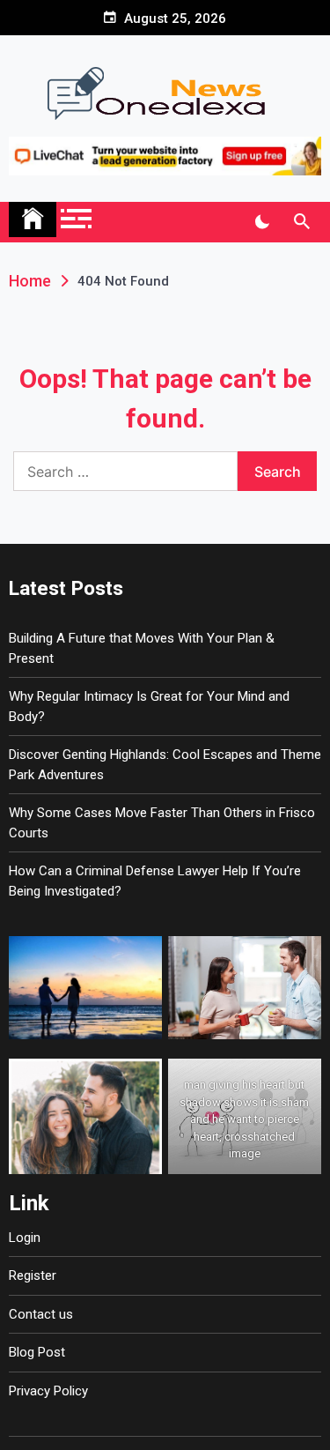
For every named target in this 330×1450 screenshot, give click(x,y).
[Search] (301, 222)
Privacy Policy (48, 1391)
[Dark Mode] (262, 222)
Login (24, 1238)
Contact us (41, 1314)
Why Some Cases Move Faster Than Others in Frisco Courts (162, 823)
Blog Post (37, 1352)
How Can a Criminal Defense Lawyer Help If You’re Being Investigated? (155, 881)
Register (32, 1275)
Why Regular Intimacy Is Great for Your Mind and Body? (149, 706)
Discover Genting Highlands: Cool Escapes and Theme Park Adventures (165, 765)
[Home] (32, 219)
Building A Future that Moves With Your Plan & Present (142, 648)
